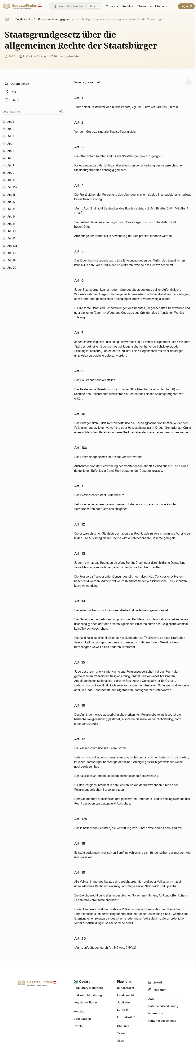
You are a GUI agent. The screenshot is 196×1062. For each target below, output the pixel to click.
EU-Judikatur (126, 1017)
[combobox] (75, 6)
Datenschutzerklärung (163, 1006)
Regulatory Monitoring (89, 987)
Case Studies (82, 1018)
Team (121, 1033)
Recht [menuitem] (126, 6)
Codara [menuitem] (110, 6)
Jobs (120, 1040)
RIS (13, 99)
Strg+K (94, 5)
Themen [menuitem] (142, 6)
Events (78, 1026)
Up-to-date (72, 56)
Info (13, 91)
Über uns (161, 6)
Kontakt (79, 1011)
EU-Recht (123, 1009)
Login (184, 6)
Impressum (155, 1013)
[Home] (7, 19)
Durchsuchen (20, 83)
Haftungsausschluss (162, 1020)
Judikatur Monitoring (88, 995)
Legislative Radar (85, 1002)
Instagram (159, 989)
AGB (151, 998)
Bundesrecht (125, 987)
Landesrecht (125, 995)
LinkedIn (158, 982)
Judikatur (123, 1002)
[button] (132, 83)
